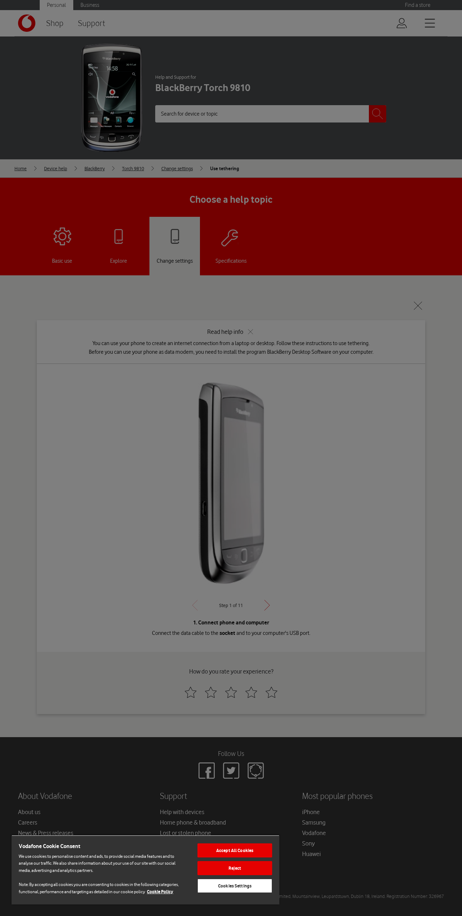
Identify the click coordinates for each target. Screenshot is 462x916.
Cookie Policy (160, 891)
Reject (234, 868)
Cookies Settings (235, 886)
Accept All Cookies (234, 850)
